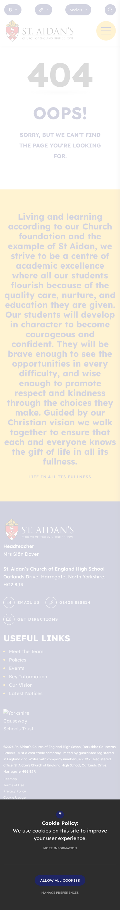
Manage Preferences (60, 893)
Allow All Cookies (60, 880)
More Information (60, 848)
